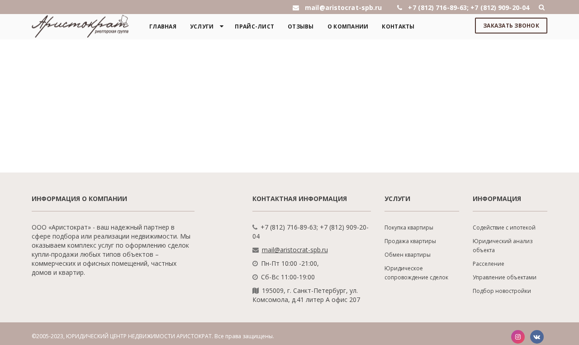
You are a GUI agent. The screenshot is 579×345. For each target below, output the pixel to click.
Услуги (202, 26)
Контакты (398, 26)
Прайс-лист (254, 26)
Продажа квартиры (410, 241)
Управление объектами (504, 277)
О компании (348, 26)
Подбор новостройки (502, 291)
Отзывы (301, 26)
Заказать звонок (511, 25)
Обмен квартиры (407, 255)
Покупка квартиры (408, 227)
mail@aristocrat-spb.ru (295, 249)
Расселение (488, 264)
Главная (162, 26)
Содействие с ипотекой (504, 227)
